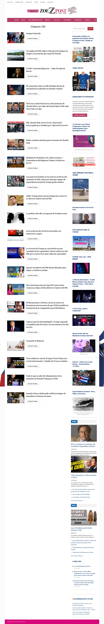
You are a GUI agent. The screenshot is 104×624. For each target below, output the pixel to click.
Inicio (17, 20)
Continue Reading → (33, 38)
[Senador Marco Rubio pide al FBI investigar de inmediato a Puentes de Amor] (15, 398)
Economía (67, 20)
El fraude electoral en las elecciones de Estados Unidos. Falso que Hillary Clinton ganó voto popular (84, 582)
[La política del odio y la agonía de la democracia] (15, 218)
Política (57, 20)
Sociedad (77, 20)
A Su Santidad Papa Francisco (82, 566)
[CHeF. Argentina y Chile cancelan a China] (84, 465)
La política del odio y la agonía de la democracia (46, 213)
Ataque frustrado (33, 33)
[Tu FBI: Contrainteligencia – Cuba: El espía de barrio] (15, 73)
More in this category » (77, 500)
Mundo (47, 20)
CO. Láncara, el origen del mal (81, 497)
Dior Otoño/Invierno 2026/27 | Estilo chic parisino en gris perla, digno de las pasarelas (83, 542)
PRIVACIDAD (50, 2)
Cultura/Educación (35, 20)
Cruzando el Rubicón (35, 341)
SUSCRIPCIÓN (29, 2)
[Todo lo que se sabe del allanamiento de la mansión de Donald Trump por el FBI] (15, 381)
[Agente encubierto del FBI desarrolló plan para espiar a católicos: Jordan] (15, 272)
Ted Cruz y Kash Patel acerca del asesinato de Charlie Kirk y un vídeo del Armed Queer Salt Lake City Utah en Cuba (47, 106)
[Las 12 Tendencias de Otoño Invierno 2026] (84, 517)
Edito (23, 20)
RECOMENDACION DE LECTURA (83, 599)
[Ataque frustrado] (15, 38)
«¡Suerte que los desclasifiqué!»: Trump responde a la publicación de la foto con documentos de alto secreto (47, 324)
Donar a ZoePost (80, 115)
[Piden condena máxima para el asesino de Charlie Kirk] (15, 145)
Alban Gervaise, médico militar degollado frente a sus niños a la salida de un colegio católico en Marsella (84, 573)
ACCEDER (42, 2)
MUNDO (74, 421)
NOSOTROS (10, 2)
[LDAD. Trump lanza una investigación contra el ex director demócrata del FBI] (15, 201)
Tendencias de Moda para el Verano (82, 552)
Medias (87, 20)
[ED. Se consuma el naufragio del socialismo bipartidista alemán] (84, 434)
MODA (74, 505)
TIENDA (36, 2)
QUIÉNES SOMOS (19, 2)
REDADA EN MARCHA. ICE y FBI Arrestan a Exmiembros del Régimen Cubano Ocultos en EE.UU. (45, 160)
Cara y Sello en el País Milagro (81, 494)
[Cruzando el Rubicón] (15, 346)
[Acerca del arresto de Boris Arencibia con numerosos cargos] (15, 236)
